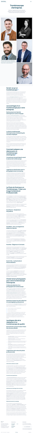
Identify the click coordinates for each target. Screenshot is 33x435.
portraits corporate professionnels (11, 292)
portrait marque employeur (15, 115)
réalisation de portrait (12, 289)
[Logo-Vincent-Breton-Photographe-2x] (3, 1)
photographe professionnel (14, 96)
